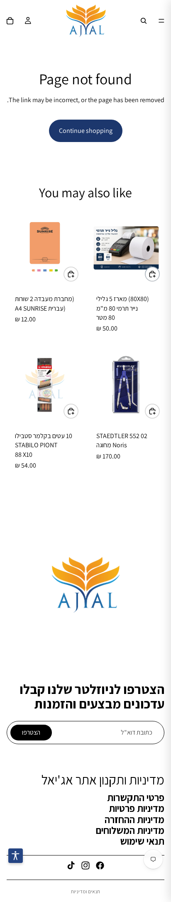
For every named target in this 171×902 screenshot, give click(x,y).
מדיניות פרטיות (136, 808)
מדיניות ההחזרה (134, 819)
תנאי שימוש (142, 841)
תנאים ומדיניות (85, 891)
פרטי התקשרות (135, 797)
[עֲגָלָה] (10, 21)
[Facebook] (100, 865)
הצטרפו (31, 732)
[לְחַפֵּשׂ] (143, 21)
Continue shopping (85, 130)
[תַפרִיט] (161, 20)
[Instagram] (85, 865)
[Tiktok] (71, 865)
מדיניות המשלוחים (130, 830)
